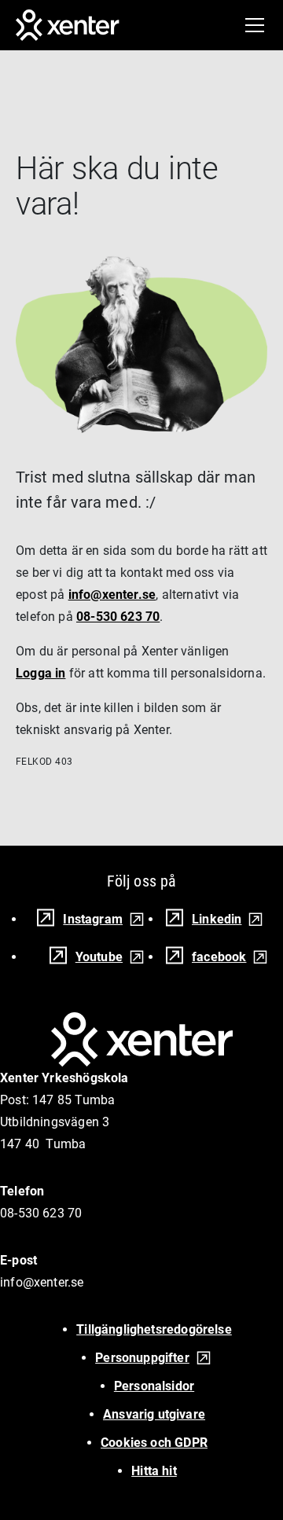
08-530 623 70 (118, 616)
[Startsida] (67, 25)
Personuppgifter (142, 1357)
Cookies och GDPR (154, 1442)
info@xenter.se (112, 594)
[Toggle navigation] (254, 25)
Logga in (40, 673)
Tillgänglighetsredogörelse (154, 1329)
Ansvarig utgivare (154, 1414)
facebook (219, 956)
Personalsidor (154, 1386)
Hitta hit (154, 1470)
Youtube (99, 956)
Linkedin (216, 919)
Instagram (93, 919)
